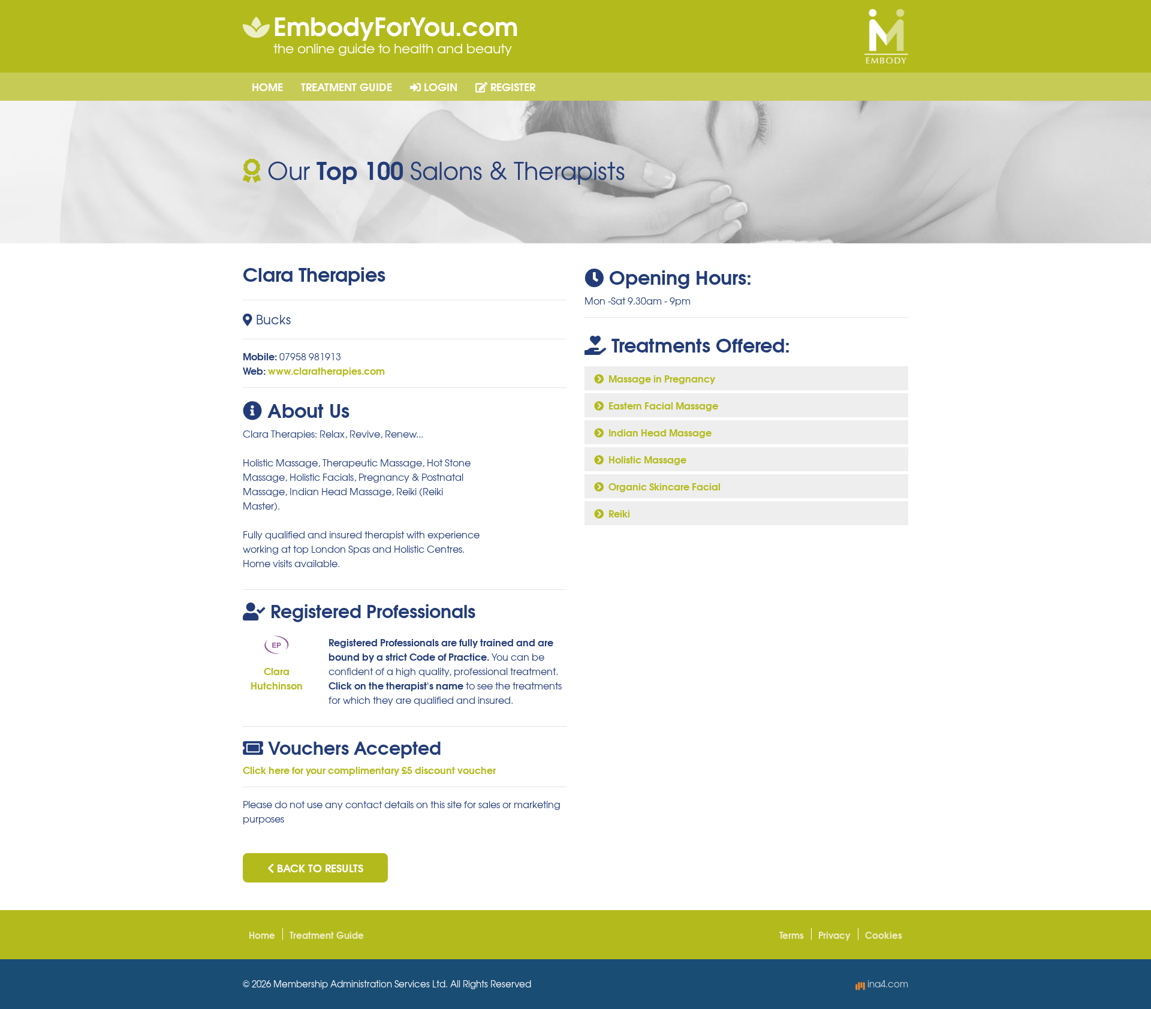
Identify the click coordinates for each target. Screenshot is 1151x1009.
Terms (791, 934)
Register (511, 86)
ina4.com (886, 983)
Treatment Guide (346, 86)
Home (267, 86)
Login (439, 86)
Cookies (883, 934)
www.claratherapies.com (326, 370)
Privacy (834, 934)
